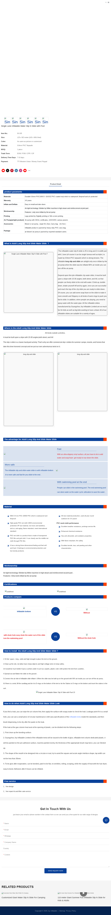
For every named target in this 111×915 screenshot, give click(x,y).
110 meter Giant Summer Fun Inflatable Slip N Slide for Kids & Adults (81, 899)
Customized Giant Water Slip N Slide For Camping (23, 897)
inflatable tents (75, 717)
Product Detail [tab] (55, 184)
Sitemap (62, 911)
